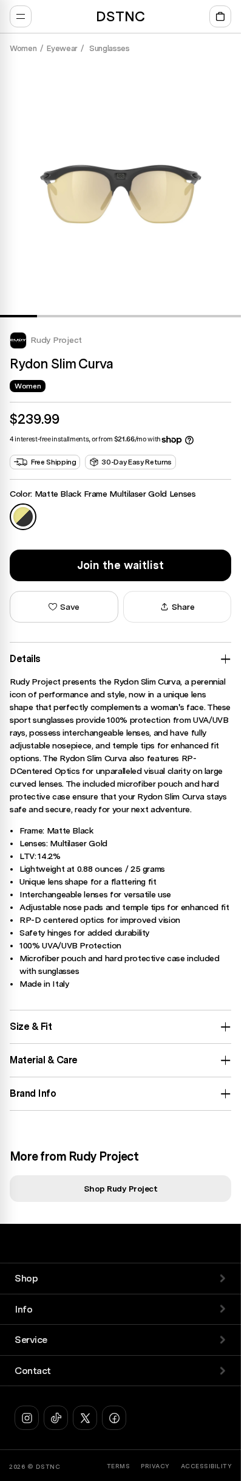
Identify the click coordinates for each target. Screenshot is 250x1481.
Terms (118, 1465)
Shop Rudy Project (121, 1188)
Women (23, 48)
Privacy (155, 1465)
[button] (64, 607)
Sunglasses (108, 48)
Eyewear (62, 48)
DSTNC (48, 1466)
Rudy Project (56, 340)
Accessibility (206, 1465)
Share (183, 607)
